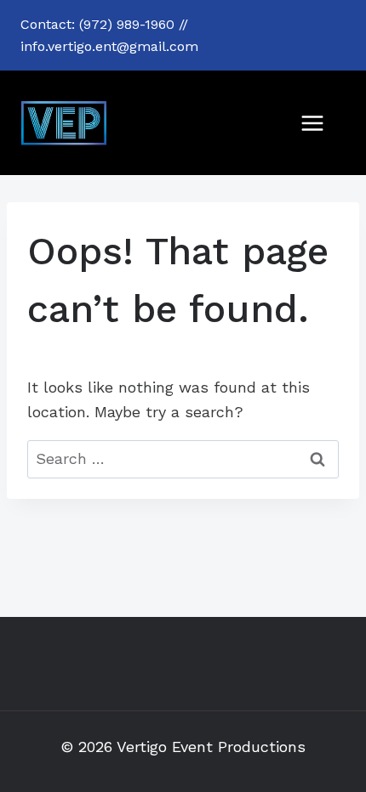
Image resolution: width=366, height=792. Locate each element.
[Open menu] (312, 122)
